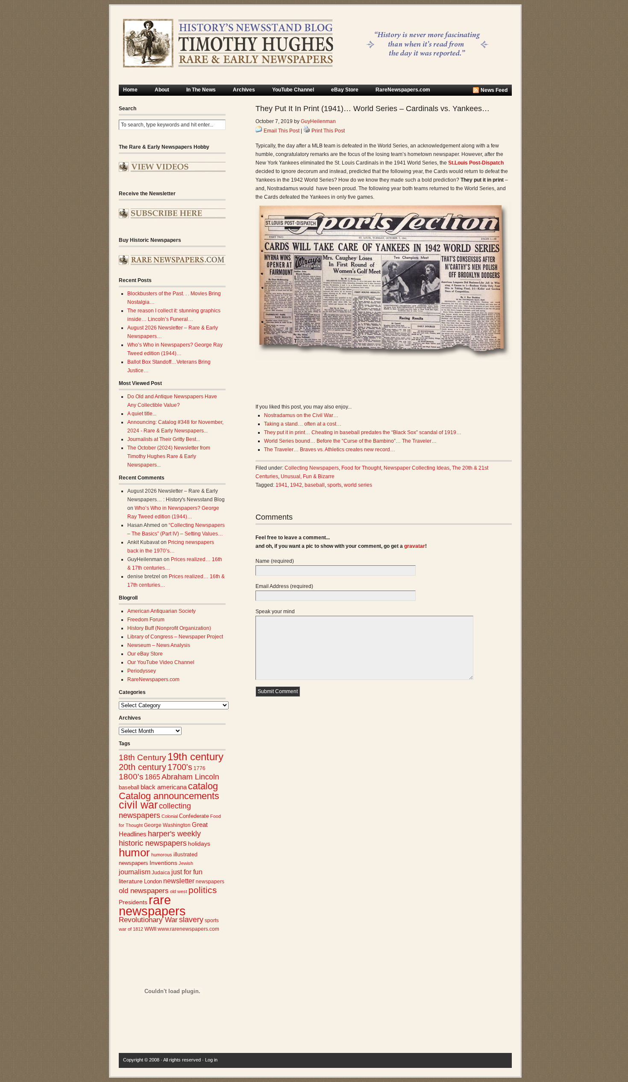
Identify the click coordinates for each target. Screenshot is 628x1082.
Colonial (169, 816)
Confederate (194, 816)
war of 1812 (131, 929)
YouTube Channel (293, 90)
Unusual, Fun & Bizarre (308, 476)
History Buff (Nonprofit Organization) (169, 628)
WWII (150, 929)
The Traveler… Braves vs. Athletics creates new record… (329, 450)
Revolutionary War (148, 919)
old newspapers (144, 891)
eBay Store (344, 90)
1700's (179, 767)
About (162, 90)
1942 (296, 485)
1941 (282, 485)
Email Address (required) (284, 586)
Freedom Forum (145, 620)
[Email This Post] (258, 131)
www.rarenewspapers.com (188, 929)
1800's (131, 776)
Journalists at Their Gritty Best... (163, 439)
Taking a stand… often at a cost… (302, 424)
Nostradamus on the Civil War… (301, 415)
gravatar (414, 546)
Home (130, 90)
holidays (199, 844)
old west (178, 891)
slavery (191, 919)
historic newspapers (153, 843)
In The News (201, 90)
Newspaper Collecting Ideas (416, 468)
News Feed (494, 90)
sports (212, 920)
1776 (199, 768)
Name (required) (274, 561)
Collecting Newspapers (312, 468)
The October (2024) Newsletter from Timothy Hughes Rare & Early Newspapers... (168, 456)
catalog (203, 786)
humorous (161, 854)
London (153, 881)
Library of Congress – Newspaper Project (175, 637)
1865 (152, 777)
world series (358, 485)
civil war (138, 805)
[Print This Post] (306, 131)
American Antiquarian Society (161, 611)
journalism (134, 872)
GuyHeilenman (318, 121)
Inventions (163, 863)
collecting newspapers (155, 810)
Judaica (161, 873)
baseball (129, 787)
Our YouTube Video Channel (160, 662)
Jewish (186, 863)
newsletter (178, 881)
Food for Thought (361, 468)
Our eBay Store (145, 654)
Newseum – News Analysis (158, 645)
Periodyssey (141, 671)
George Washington (167, 825)
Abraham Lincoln (190, 777)
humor (134, 853)
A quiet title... (141, 414)
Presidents (133, 902)
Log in (211, 1059)
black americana (164, 787)
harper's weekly (174, 833)
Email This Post (281, 131)
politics (202, 890)
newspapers (210, 881)
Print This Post (328, 131)
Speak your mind (275, 612)
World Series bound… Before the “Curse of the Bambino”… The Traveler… (350, 441)
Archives (244, 90)
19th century (195, 756)
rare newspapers (152, 905)
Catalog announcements (169, 796)
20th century (142, 767)
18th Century (142, 757)
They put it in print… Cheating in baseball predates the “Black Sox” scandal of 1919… (362, 432)
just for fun (186, 872)
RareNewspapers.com (403, 90)
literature (131, 881)
